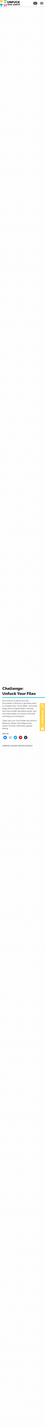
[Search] (42, 705)
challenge (6, 745)
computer (13, 745)
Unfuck (13, 3)
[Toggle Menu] (41, 3)
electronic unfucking (25, 745)
